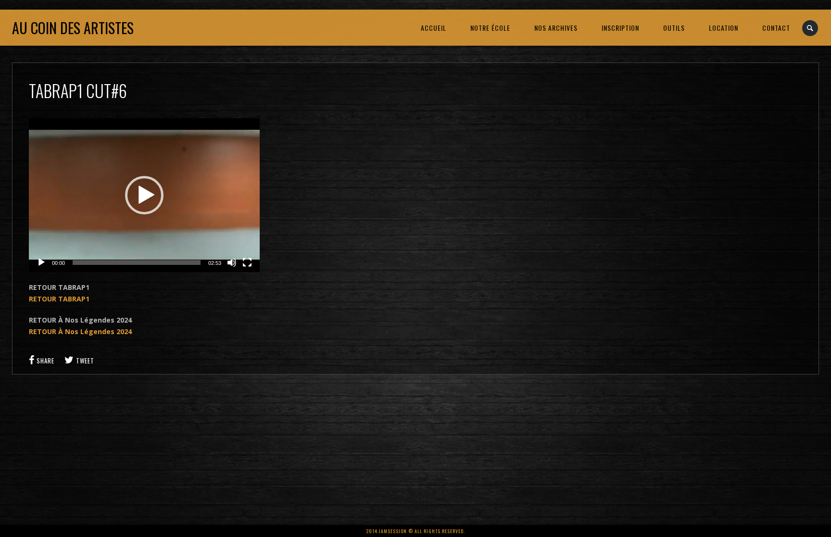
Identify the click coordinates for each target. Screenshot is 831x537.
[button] (144, 195)
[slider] (137, 262)
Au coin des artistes (73, 27)
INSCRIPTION (620, 28)
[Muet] (232, 262)
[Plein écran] (247, 262)
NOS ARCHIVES (556, 28)
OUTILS (674, 28)
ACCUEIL (433, 28)
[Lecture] (41, 262)
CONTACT (776, 28)
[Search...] (810, 28)
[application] (144, 195)
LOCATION (723, 28)
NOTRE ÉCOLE (490, 28)
